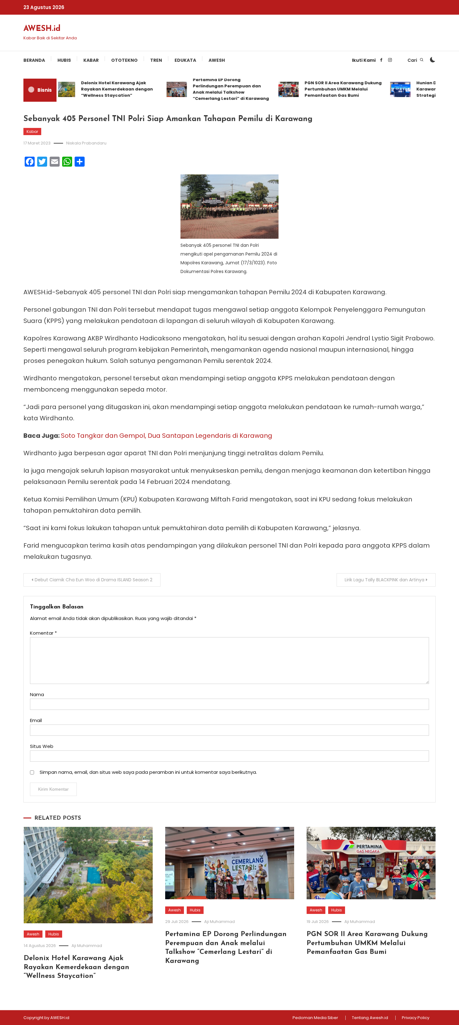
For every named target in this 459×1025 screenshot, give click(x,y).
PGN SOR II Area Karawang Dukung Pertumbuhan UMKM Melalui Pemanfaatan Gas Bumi (329, 89)
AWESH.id (42, 29)
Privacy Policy (415, 1018)
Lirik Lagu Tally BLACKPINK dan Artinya (384, 580)
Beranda (34, 60)
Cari (412, 60)
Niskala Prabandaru (86, 143)
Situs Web (41, 746)
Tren (156, 60)
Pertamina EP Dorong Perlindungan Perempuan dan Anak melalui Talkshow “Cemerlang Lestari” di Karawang (218, 89)
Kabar (91, 60)
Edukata (185, 60)
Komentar (43, 633)
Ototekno (124, 60)
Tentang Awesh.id (370, 1018)
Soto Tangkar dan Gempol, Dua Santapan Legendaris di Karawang (166, 435)
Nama (37, 694)
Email (36, 720)
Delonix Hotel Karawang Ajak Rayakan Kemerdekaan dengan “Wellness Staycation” (104, 89)
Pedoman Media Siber (315, 1018)
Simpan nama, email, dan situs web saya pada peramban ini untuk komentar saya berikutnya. (148, 772)
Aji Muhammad (87, 946)
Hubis (64, 60)
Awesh (217, 60)
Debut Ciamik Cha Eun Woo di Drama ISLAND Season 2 (93, 580)
